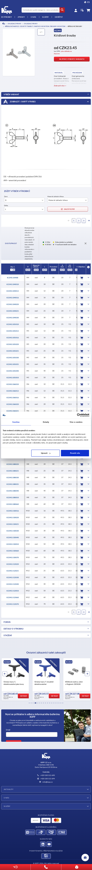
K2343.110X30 (13, 531)
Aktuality (8, 789)
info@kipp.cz (47, 782)
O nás (33, 17)
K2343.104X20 (13, 304)
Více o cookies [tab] (76, 422)
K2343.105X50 (13, 378)
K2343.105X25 (13, 351)
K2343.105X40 (13, 371)
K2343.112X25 (13, 571)
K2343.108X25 (13, 471)
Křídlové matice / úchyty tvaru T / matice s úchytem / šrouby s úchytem (35, 26)
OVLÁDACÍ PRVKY (14, 23)
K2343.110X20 (13, 517)
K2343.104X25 (13, 311)
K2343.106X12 (13, 391)
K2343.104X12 (13, 291)
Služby (7, 806)
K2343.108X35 (13, 484)
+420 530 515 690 (47, 775)
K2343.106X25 (13, 411)
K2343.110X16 (13, 511)
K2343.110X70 (13, 557)
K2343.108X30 (13, 477)
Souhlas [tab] (16, 422)
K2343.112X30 (13, 577)
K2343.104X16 (13, 298)
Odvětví (59, 17)
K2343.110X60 (13, 551)
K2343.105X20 (13, 344)
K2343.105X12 (13, 331)
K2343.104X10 (13, 284)
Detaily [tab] (46, 422)
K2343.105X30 (13, 358)
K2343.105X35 (13, 364)
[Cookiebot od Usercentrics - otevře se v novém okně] (78, 415)
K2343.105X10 (13, 324)
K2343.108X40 (13, 491)
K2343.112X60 (13, 597)
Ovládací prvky (31, 23)
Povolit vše (75, 453)
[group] (15, 679)
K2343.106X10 (13, 384)
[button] (29, 702)
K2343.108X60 (13, 504)
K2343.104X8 (12, 278)
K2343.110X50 (13, 544)
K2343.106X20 (13, 404)
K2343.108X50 (13, 497)
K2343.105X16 (13, 338)
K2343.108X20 (13, 464)
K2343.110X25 (13, 524)
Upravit (44, 453)
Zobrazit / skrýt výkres (22, 101)
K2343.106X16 (13, 398)
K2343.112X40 (13, 584)
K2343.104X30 (13, 318)
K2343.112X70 (13, 604)
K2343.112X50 (13, 591)
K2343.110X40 (13, 537)
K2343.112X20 (13, 564)
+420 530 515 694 (47, 779)
